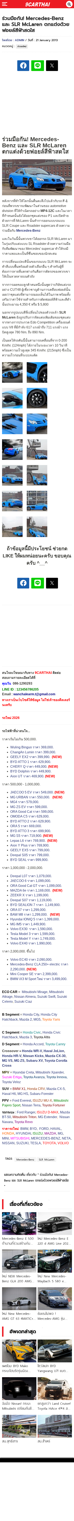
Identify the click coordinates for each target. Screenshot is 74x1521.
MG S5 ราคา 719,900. (26, 835)
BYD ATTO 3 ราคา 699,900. (30, 831)
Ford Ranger (26, 1112)
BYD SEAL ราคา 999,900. (29, 860)
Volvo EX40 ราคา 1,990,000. (31, 943)
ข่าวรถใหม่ (21, 46)
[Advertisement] (37, 103)
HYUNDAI (23, 1133)
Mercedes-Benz (25, 1159)
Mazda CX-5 (55, 1089)
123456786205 (27, 689)
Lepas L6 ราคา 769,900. (28, 840)
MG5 (37, 1019)
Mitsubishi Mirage (34, 992)
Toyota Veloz (11, 1082)
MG (60, 1133)
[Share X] (52, 65)
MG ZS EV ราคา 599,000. (29, 807)
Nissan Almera (25, 996)
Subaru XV (34, 1060)
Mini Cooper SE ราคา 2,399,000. (34, 974)
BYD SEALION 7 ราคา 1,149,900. (35, 905)
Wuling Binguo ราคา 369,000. (32, 747)
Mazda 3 (25, 1037)
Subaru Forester (41, 1093)
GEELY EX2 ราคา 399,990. (30, 757)
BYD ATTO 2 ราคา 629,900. (30, 821)
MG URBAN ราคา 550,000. (30, 797)
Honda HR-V (11, 1056)
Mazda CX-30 (55, 1056)
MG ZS (19, 1060)
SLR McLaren (46, 1159)
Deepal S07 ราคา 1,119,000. (31, 900)
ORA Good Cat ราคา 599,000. (32, 811)
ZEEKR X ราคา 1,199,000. (29, 895)
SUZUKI (22, 1143)
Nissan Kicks (33, 1056)
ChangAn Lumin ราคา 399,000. (33, 752)
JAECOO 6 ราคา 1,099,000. (30, 881)
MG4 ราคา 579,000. (24, 802)
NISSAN (8, 1143)
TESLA (35, 1143)
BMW (24, 1128)
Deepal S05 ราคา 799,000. (30, 855)
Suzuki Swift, (46, 996)
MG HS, (23, 1093)
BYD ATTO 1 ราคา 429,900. (30, 762)
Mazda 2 (25, 1019)
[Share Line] (37, 65)
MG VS (7, 1060)
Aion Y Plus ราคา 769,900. (29, 845)
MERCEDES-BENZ (45, 1138)
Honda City (31, 1014)
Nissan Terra (31, 1105)
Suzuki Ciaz (23, 1001)
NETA (66, 1138)
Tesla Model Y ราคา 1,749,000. (33, 938)
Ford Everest (21, 1100)
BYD (33, 1128)
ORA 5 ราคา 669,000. (26, 826)
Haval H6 (9, 1093)
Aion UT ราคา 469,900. (27, 776)
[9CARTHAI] (37, 4)
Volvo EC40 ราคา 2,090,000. (31, 959)
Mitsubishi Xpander (50, 1072)
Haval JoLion (54, 1051)
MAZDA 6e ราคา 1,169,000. (30, 890)
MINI (5, 1138)
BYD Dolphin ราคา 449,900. (30, 771)
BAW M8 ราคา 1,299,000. (28, 914)
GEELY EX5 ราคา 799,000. (30, 850)
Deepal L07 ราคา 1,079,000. (31, 876)
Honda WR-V (32, 1051)
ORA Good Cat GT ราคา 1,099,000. (36, 885)
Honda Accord (33, 1044)
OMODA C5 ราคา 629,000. (29, 816)
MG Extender (47, 1117)
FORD (44, 1128)
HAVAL (55, 1128)
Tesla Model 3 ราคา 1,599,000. (32, 934)
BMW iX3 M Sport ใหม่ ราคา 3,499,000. (38, 979)
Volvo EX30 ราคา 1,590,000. (31, 929)
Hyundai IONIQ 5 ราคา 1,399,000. (35, 919)
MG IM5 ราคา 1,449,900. (28, 924)
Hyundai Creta (23, 1072)
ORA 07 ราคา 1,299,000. (28, 910)
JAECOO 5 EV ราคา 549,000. (32, 792)
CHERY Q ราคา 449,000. (28, 766)
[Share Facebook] (23, 65)
